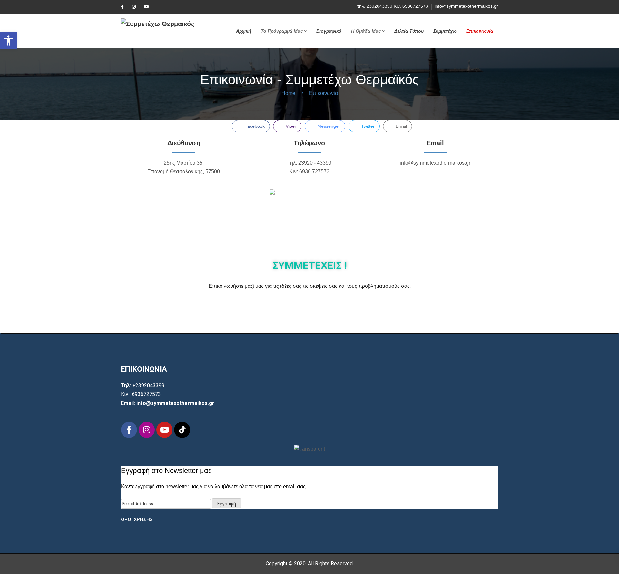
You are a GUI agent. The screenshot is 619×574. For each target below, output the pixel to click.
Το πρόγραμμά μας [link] (282, 31)
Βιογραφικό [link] (328, 31)
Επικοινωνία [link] (479, 31)
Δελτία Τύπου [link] (409, 31)
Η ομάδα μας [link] (366, 31)
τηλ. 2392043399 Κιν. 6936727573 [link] (392, 6)
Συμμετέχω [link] (445, 31)
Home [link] (288, 93)
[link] (8, 40)
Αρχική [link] (243, 31)
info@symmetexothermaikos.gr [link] (466, 6)
